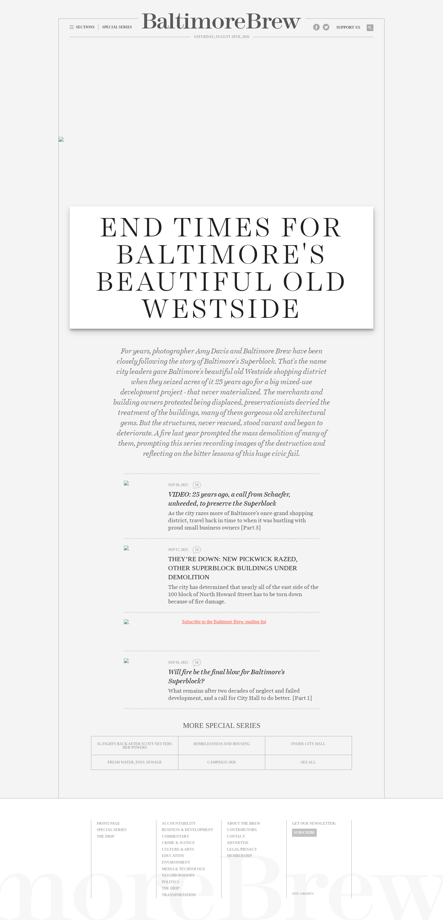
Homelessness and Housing (221, 744)
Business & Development (187, 830)
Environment (176, 862)
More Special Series (221, 725)
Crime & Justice (178, 843)
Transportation (179, 895)
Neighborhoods (178, 875)
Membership (239, 856)
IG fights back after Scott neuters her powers (134, 746)
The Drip (105, 836)
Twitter (326, 27)
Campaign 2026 (221, 762)
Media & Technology (183, 869)
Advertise (238, 843)
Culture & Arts (178, 849)
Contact (236, 836)
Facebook (316, 27)
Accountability (179, 823)
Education (173, 856)
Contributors (242, 830)
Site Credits (303, 893)
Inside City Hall (308, 744)
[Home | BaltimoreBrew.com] (221, 21)
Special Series (112, 830)
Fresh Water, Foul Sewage (135, 762)
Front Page (108, 823)
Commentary (175, 836)
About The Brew (243, 823)
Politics (170, 882)
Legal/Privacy (242, 849)
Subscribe (304, 832)
